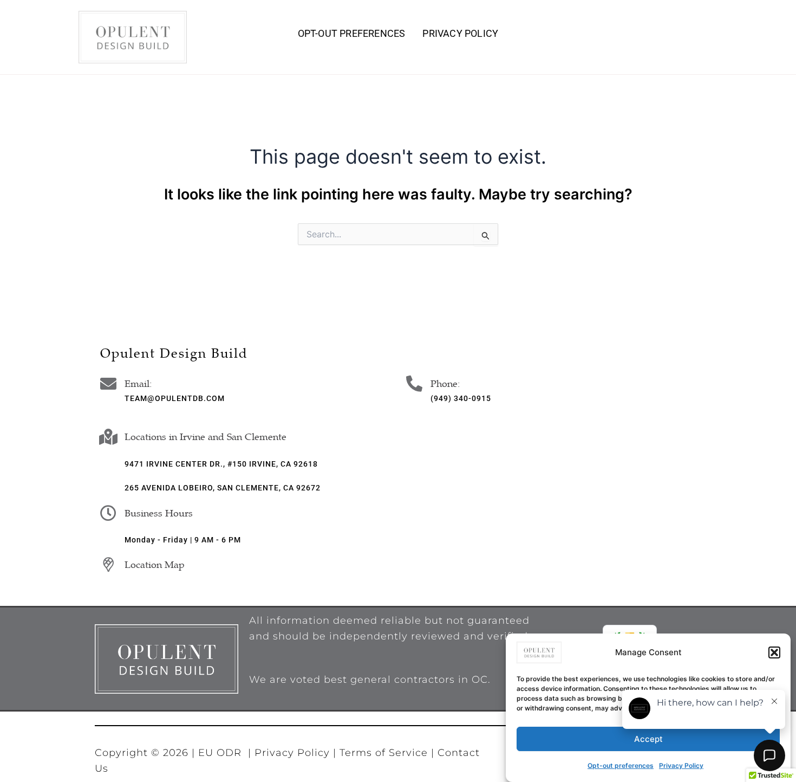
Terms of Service (385, 753)
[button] (774, 652)
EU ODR (220, 753)
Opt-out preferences (621, 765)
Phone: (445, 384)
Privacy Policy (460, 33)
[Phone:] (414, 384)
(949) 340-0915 (460, 398)
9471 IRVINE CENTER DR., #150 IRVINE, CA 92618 (221, 464)
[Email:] (108, 384)
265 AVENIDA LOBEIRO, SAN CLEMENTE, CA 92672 (223, 487)
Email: (138, 384)
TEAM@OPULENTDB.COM (175, 398)
